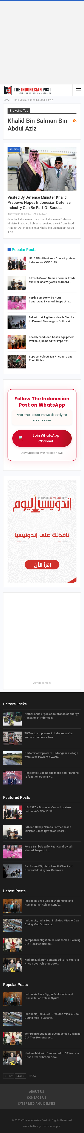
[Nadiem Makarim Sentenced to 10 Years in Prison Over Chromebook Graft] (12, 965)
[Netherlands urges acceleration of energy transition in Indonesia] (12, 719)
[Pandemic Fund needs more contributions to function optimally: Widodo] (12, 778)
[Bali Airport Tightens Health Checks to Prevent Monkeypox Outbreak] (17, 322)
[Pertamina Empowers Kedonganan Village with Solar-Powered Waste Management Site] (12, 758)
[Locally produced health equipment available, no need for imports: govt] (17, 342)
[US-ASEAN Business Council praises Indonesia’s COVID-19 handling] (17, 263)
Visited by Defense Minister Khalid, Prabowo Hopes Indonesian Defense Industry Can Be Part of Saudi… (39, 202)
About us (36, 1091)
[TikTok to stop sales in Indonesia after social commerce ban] (12, 738)
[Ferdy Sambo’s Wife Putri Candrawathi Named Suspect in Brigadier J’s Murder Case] (17, 303)
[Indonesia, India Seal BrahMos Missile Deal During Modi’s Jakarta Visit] (12, 925)
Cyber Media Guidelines (37, 1103)
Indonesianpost (52, 1126)
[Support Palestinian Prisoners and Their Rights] (17, 361)
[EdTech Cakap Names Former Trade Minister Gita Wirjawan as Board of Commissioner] (17, 283)
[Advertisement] (42, 42)
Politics (14, 149)
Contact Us (36, 1097)
